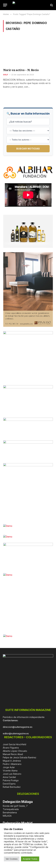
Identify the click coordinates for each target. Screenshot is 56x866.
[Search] (51, 5)
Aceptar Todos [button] (30, 859)
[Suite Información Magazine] (28, 5)
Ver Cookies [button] (12, 859)
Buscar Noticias (28, 148)
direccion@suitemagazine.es (17, 727)
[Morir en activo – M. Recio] (28, 52)
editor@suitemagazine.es (16, 733)
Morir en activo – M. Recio (21, 70)
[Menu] (5, 5)
